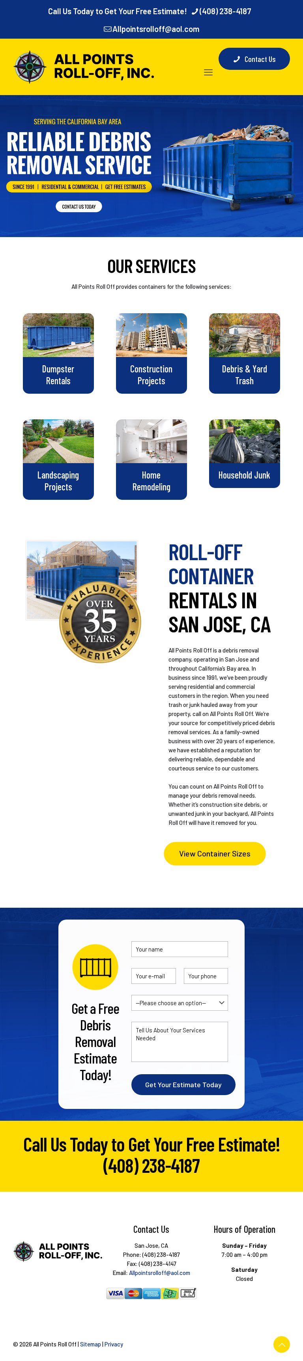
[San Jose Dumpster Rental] (85, 67)
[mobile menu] (208, 66)
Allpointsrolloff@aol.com (155, 29)
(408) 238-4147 (157, 1263)
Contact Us (260, 59)
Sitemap (90, 1344)
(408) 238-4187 (225, 11)
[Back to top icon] (281, 1344)
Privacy (114, 1344)
